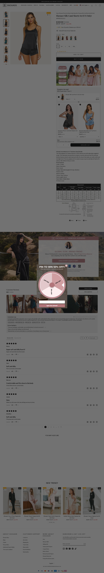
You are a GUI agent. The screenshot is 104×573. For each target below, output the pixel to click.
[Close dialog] (66, 266)
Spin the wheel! (52, 306)
